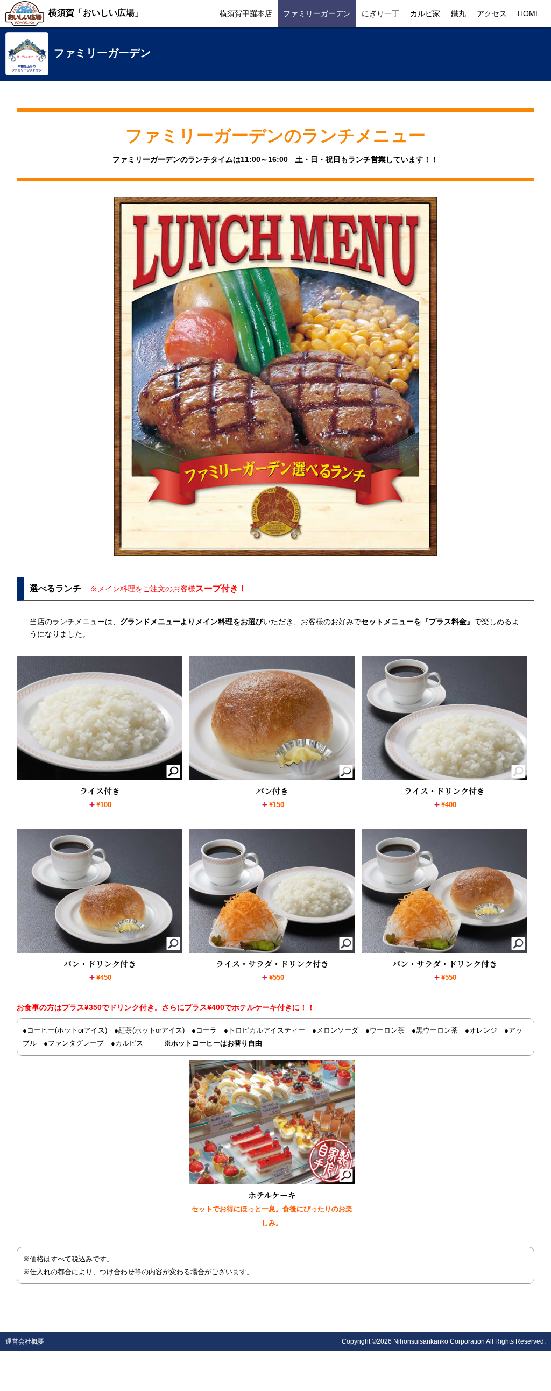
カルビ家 (425, 13)
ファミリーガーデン (317, 13)
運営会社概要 (24, 1341)
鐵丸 (458, 13)
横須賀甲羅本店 (246, 13)
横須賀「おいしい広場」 (95, 12)
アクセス (492, 13)
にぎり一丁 (380, 13)
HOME (529, 13)
